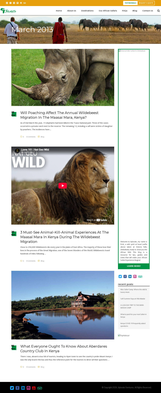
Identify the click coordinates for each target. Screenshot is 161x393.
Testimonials (130, 3)
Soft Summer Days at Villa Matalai (132, 299)
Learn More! (134, 266)
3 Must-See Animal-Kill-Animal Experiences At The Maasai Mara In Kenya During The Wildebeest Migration (64, 237)
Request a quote (146, 3)
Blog (42, 137)
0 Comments (30, 137)
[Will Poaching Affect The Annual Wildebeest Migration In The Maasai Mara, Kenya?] (62, 77)
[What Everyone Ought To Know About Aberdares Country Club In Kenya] (62, 305)
